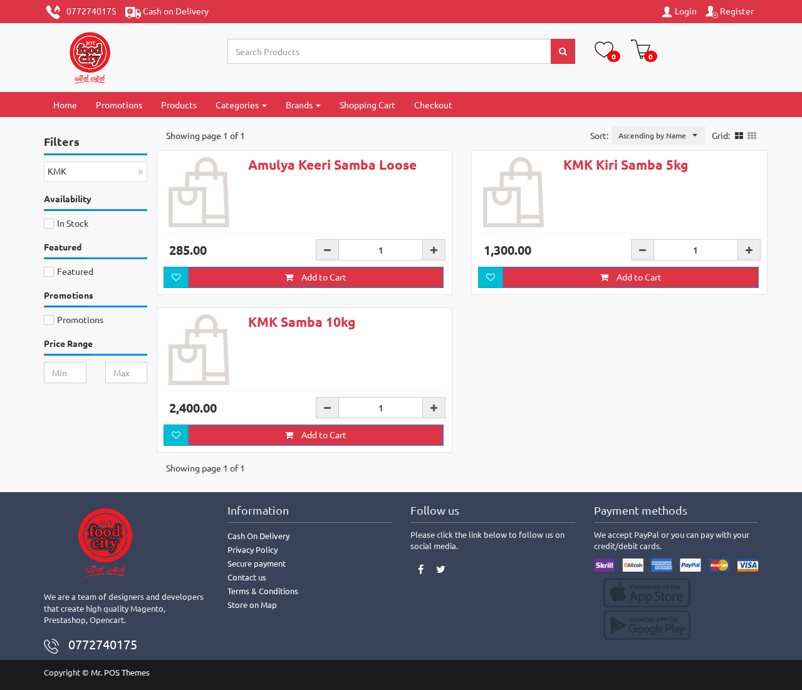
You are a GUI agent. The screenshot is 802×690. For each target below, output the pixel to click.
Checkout (433, 104)
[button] (659, 135)
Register (736, 10)
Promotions (119, 104)
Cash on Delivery (175, 10)
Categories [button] (238, 104)
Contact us (246, 577)
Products (179, 104)
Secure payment (256, 563)
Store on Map (252, 604)
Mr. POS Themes (120, 672)
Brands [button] (300, 104)
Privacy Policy (252, 549)
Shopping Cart (367, 104)
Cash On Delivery (258, 535)
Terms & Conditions (262, 590)
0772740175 (89, 10)
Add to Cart (322, 276)
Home (65, 104)
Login (685, 10)
